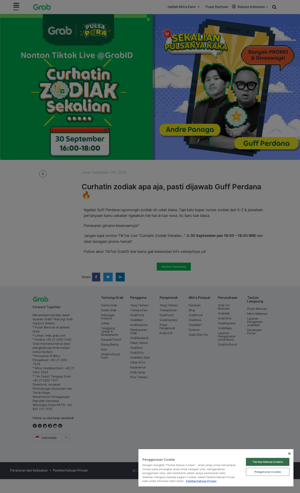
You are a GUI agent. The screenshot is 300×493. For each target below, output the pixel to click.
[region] (215, 467)
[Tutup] (289, 453)
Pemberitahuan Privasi (201, 481)
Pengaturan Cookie (267, 471)
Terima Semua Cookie (267, 461)
